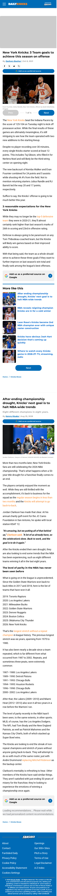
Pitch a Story (41, 853)
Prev (10, 112)
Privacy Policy (9, 858)
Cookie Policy (9, 863)
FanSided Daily (10, 853)
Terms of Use (41, 858)
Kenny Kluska (12, 416)
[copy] (19, 66)
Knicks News (16, 377)
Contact (6, 848)
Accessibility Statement (14, 867)
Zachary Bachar (13, 61)
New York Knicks (16, 120)
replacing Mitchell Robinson (36, 760)
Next (46, 112)
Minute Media (15, 880)
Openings (39, 843)
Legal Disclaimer (43, 863)
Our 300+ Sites (42, 848)
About (5, 843)
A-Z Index (39, 867)
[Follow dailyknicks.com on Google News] (50, 276)
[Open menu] (4, 4)
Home (5, 377)
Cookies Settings (11, 872)
